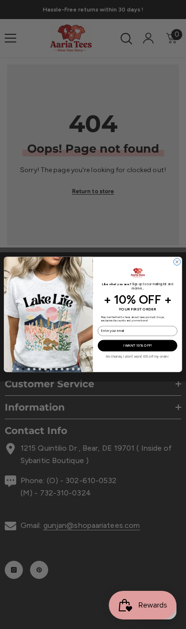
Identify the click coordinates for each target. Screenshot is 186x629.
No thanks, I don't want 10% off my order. (137, 356)
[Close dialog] (177, 262)
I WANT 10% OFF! (137, 345)
